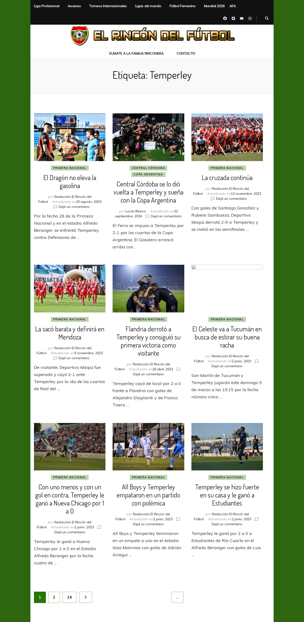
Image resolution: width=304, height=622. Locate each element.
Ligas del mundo (148, 6)
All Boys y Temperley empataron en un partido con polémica (148, 495)
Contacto (186, 53)
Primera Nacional (69, 168)
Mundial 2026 (214, 6)
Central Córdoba (148, 168)
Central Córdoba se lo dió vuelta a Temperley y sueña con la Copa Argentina (148, 192)
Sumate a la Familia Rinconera (136, 53)
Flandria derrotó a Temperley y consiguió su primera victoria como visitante (148, 341)
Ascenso (74, 6)
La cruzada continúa (227, 177)
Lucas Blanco (135, 211)
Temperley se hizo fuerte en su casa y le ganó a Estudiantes (227, 495)
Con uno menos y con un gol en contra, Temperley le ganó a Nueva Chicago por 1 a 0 (69, 499)
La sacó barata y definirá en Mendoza (69, 333)
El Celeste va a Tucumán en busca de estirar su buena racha (227, 337)
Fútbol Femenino (183, 6)
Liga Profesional (46, 6)
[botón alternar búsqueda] (267, 18)
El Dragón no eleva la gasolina (69, 181)
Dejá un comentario (74, 206)
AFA (232, 6)
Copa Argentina (148, 174)
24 (72, 596)
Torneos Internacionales (108, 6)
